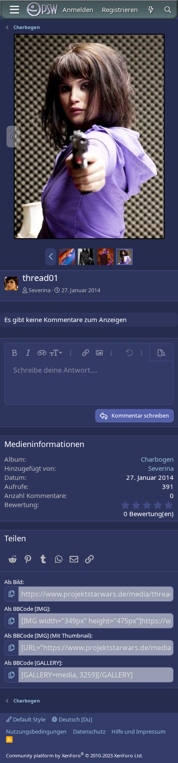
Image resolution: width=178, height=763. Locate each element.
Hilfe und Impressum (138, 731)
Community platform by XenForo (74, 755)
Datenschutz (89, 731)
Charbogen (157, 459)
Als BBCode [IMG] (26, 609)
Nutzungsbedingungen (36, 731)
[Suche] (167, 10)
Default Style (28, 719)
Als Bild (13, 582)
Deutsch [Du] (74, 719)
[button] (50, 257)
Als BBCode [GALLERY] (32, 663)
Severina (40, 290)
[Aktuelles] (150, 10)
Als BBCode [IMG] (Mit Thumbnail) (47, 635)
